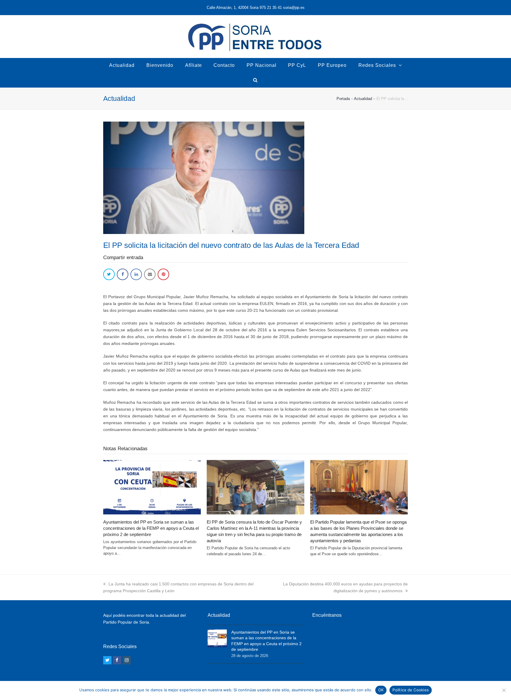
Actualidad (363, 98)
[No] (504, 690)
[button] (109, 274)
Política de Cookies (410, 689)
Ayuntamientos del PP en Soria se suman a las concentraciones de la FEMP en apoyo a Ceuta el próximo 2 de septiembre (151, 528)
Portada (343, 98)
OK (381, 689)
